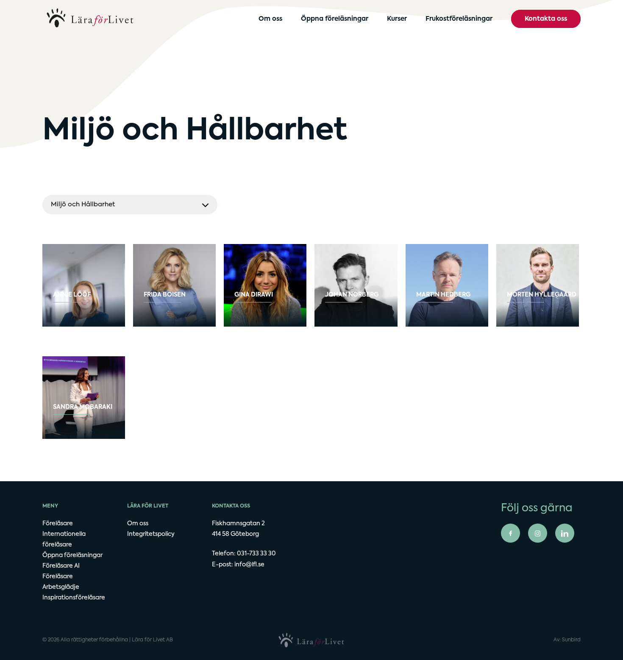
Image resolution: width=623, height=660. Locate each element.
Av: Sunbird (567, 640)
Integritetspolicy (151, 534)
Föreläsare (57, 524)
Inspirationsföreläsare (73, 598)
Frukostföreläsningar (459, 19)
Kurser (397, 19)
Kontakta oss (546, 19)
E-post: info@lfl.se (238, 565)
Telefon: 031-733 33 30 (244, 554)
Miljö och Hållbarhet (83, 204)
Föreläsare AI (61, 566)
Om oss (270, 19)
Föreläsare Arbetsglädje (60, 582)
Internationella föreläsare (64, 539)
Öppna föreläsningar (334, 19)
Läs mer (82, 303)
